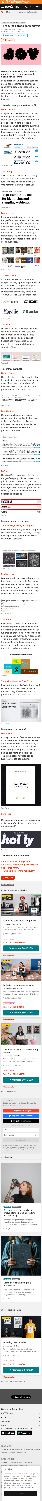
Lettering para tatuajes (14, 1342)
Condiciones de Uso (19, 1147)
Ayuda (30, 1462)
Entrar (37, 7)
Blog (8, 12)
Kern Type (6, 814)
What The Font (8, 109)
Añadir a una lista (9, 955)
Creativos (29, 1449)
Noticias (19, 1462)
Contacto (13, 1462)
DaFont (4, 471)
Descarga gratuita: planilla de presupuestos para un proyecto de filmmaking (19, 1213)
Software (6, 1421)
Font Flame (6, 733)
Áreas (4, 1417)
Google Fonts (8, 373)
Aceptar (21, 1494)
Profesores (23, 1465)
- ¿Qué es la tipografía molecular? (18, 871)
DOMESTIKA (12, 7)
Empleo (17, 1449)
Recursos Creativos (8, 884)
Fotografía (16, 1206)
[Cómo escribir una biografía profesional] (21, 1256)
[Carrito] (31, 7)
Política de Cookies (17, 1149)
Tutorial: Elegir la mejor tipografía (17, 525)
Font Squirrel (7, 411)
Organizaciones (13, 1465)
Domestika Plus (21, 1453)
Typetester (6, 619)
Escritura (15, 1279)
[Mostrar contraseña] (36, 1135)
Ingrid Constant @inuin (12, 29)
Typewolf (5, 324)
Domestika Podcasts (8, 1453)
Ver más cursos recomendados (13, 1381)
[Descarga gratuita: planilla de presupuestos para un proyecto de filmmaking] (21, 1183)
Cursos (3, 1449)
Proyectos (10, 1449)
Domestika (4, 1462)
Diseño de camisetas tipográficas (20, 920)
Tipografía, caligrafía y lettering (13, 22)
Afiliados (4, 1465)
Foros (23, 1449)
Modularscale (8, 574)
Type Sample (7, 171)
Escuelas (37, 1449)
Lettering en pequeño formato (18, 985)
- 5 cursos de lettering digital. (16, 861)
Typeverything (8, 275)
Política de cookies (28, 1487)
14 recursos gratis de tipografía (20, 25)
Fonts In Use (7, 213)
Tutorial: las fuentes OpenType (16, 681)
